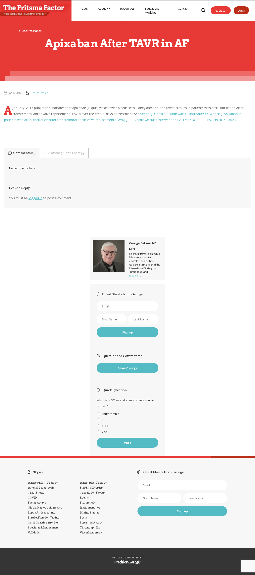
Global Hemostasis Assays (45, 507)
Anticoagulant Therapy (66, 153)
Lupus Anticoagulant (41, 512)
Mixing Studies (89, 512)
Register (221, 10)
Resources (127, 8)
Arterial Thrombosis (41, 487)
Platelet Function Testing (43, 517)
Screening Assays (91, 522)
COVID (32, 497)
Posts (84, 8)
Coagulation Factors (92, 492)
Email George (127, 368)
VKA (104, 432)
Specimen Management (43, 527)
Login (241, 10)
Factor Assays (37, 502)
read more (135, 275)
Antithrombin (110, 414)
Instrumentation (90, 507)
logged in (35, 198)
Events (84, 497)
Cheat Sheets (36, 492)
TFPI (105, 426)
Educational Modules (152, 10)
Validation (34, 532)
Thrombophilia (90, 527)
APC (104, 420)
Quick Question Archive (43, 522)
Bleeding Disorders (92, 487)
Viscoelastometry (91, 532)
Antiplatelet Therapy (93, 482)
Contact (183, 8)
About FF (104, 8)
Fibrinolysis (88, 502)
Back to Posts (31, 31)
